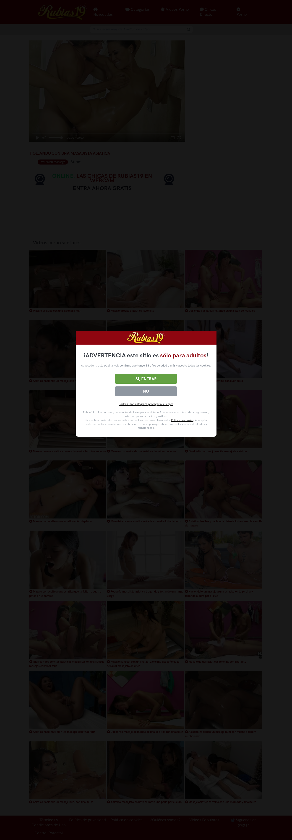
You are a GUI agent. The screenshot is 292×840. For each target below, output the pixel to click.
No (146, 391)
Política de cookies (182, 420)
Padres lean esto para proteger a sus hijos (146, 404)
